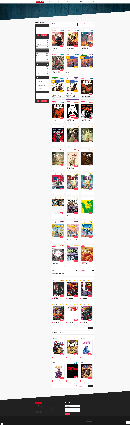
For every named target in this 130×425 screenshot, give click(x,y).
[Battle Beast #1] (73, 290)
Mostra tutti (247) (81, 327)
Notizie (59, 1)
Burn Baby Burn (55, 216)
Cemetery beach (70, 263)
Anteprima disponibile (41, 85)
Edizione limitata (58, 274)
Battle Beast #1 (70, 298)
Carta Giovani (69, 1)
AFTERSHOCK (38, 75)
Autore (38, 37)
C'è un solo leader (85, 215)
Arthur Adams (42, 46)
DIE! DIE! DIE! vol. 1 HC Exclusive (72, 380)
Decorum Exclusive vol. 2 (58, 380)
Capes (83, 239)
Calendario (84, 1)
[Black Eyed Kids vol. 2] (58, 112)
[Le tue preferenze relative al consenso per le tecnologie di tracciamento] (2, 424)
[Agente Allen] (59, 290)
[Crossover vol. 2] (73, 348)
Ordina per (53, 23)
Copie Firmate (77, 1)
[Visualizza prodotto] (60, 51)
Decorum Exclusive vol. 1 (86, 356)
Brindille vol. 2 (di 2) (85, 144)
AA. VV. (42, 40)
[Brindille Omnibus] (72, 160)
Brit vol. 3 (83, 191)
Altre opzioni (39, 77)
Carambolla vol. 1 (56, 263)
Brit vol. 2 (69, 191)
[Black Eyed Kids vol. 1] (87, 88)
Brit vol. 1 (54, 191)
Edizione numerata (58, 332)
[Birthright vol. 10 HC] (58, 64)
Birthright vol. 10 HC (56, 72)
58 (92, 23)
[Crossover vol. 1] (59, 348)
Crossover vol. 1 (56, 356)
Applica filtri (44, 35)
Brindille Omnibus (70, 168)
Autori (61, 1)
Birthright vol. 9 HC (70, 48)
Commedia (42, 57)
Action (42, 53)
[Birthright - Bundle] (72, 64)
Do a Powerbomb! (85, 380)
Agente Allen (56, 298)
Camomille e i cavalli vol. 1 (57, 239)
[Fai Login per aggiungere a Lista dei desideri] (54, 51)
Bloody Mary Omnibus (86, 120)
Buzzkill (68, 215)
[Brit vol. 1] (58, 184)
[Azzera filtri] (38, 35)
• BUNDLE (42, 66)
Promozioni (64, 1)
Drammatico (42, 59)
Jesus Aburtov (42, 44)
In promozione (40, 81)
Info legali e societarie (54, 407)
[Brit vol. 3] (87, 184)
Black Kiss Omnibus (70, 120)
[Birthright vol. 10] (87, 40)
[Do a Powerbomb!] (87, 372)
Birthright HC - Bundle (56, 93)
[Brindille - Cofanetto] (58, 160)
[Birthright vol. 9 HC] (72, 40)
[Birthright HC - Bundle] (58, 88)
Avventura (42, 55)
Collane (49, 1)
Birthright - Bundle (70, 69)
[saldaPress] (40, 1)
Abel (42, 42)
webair (94, 421)
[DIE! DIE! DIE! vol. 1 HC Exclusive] (73, 372)
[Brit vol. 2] (72, 184)
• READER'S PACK (42, 71)
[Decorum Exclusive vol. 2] (59, 372)
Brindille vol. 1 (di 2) (70, 144)
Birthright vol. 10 (85, 48)
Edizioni (52, 1)
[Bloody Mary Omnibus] (87, 112)
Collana (38, 64)
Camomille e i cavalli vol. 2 (72, 239)
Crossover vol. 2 (70, 356)
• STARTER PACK (42, 73)
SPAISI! (81, 1)
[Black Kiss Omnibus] (72, 112)
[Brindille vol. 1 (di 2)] (72, 136)
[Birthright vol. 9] (58, 40)
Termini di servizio (54, 409)
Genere (56, 1)
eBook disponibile (89, 170)
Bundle (73, 1)
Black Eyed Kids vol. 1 (86, 96)
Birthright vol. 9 (55, 48)
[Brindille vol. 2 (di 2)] (87, 136)
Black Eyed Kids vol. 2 (57, 120)
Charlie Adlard (84, 263)
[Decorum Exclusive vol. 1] (87, 348)
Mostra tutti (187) (81, 386)
